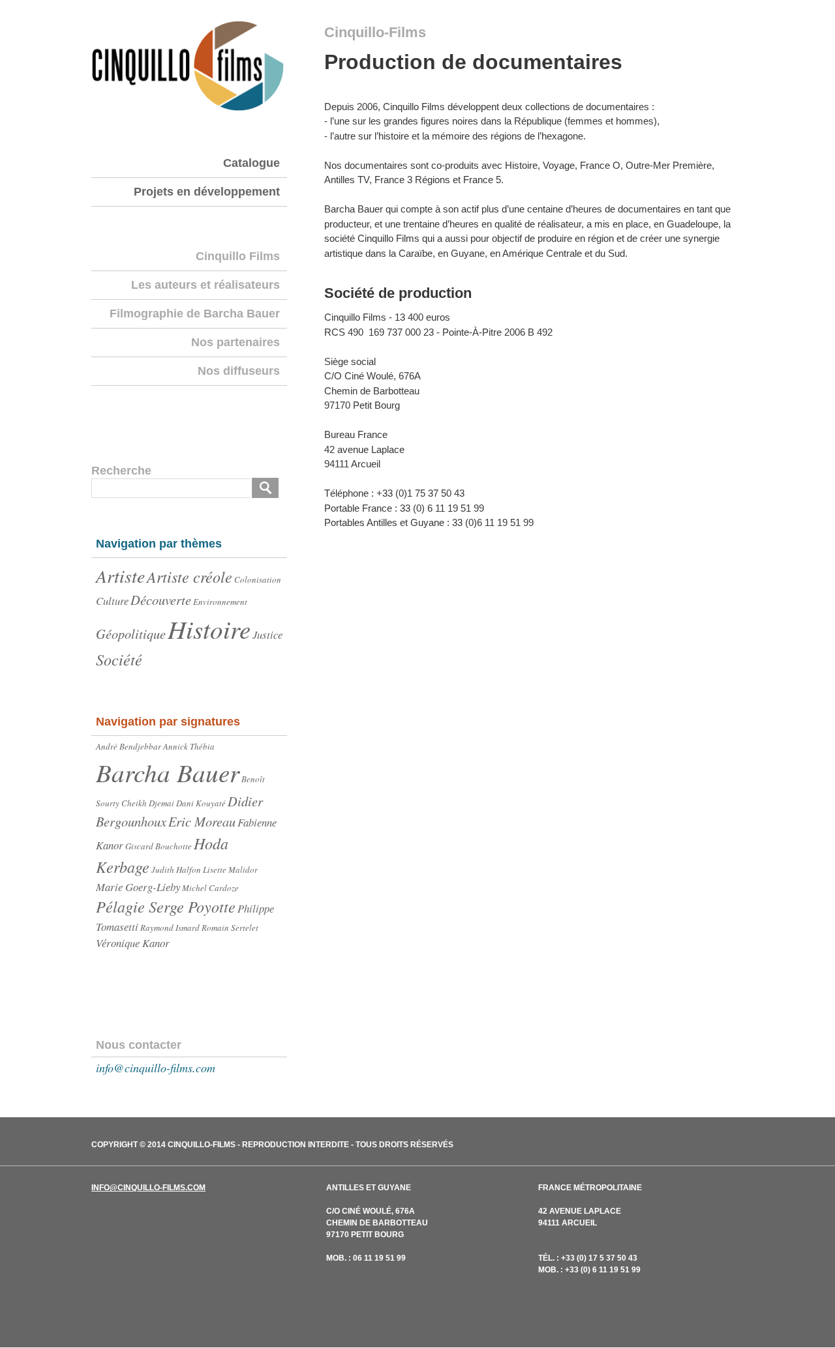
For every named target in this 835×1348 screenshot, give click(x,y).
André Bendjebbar (128, 746)
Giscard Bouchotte (158, 846)
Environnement (220, 602)
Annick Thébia (189, 746)
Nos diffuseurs (239, 370)
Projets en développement (207, 191)
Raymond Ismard (170, 927)
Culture (112, 600)
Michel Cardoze (210, 888)
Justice (267, 634)
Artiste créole (189, 576)
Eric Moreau (201, 821)
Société (119, 659)
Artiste (120, 575)
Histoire (209, 628)
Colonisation (257, 579)
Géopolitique (131, 633)
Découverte (160, 600)
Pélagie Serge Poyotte (165, 906)
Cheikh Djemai (147, 803)
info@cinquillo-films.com (155, 1068)
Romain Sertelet (230, 927)
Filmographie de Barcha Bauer (195, 313)
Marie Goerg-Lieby (138, 886)
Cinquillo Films (238, 256)
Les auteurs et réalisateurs (205, 284)
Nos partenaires (235, 342)
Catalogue (251, 162)
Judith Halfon (176, 869)
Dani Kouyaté (201, 803)
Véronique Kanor (133, 942)
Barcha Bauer (167, 772)
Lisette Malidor (230, 869)
